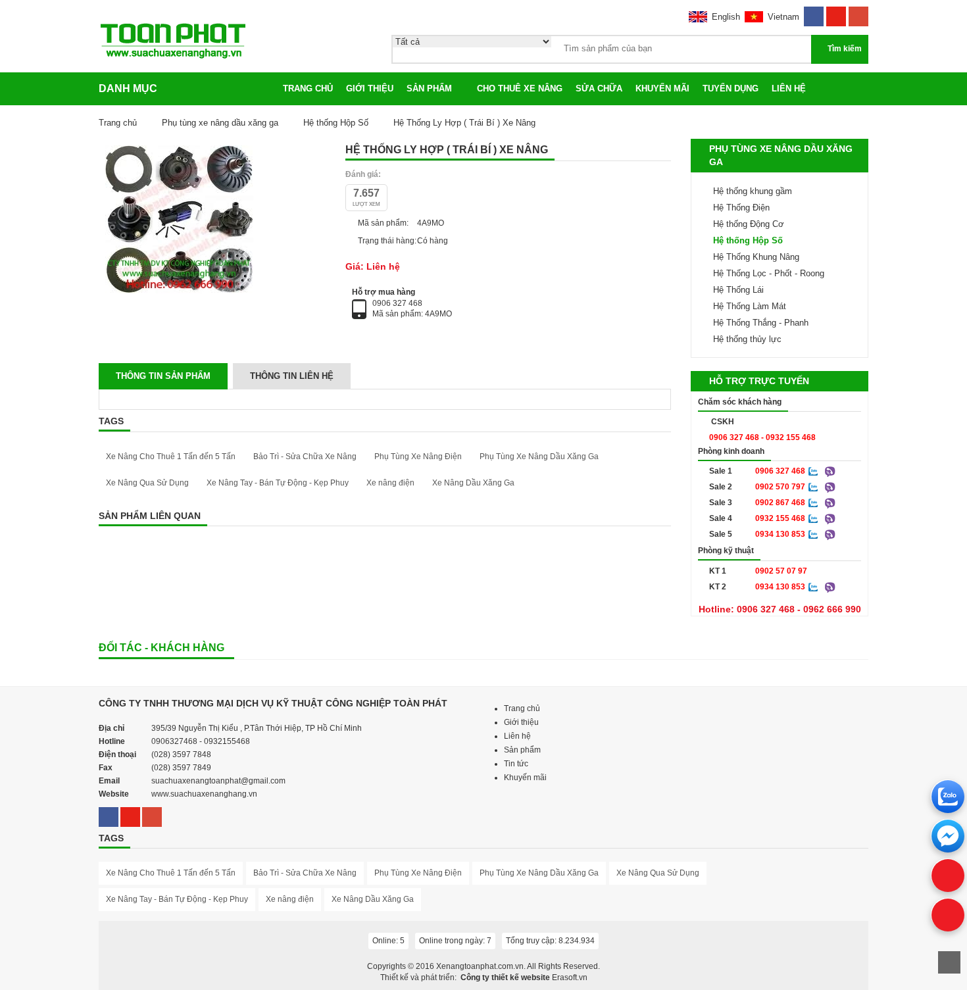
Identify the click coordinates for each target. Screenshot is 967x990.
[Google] (858, 12)
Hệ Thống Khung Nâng (756, 257)
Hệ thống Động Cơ (748, 224)
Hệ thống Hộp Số (337, 123)
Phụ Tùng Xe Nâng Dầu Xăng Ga (539, 456)
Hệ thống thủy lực (747, 339)
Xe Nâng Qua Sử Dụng (147, 482)
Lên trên (949, 962)
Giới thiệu (369, 88)
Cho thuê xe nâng (519, 88)
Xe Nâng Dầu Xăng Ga (473, 482)
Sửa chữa (599, 88)
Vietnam (783, 17)
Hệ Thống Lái (738, 290)
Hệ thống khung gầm (752, 191)
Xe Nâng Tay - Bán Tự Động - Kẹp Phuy (278, 482)
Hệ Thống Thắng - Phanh (760, 323)
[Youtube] (836, 12)
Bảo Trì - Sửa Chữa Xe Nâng (305, 456)
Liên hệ (789, 88)
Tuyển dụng (730, 88)
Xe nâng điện (390, 482)
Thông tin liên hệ (292, 376)
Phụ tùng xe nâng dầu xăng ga (220, 123)
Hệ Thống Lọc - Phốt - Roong (768, 273)
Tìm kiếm (845, 48)
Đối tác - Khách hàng (161, 647)
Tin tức (516, 763)
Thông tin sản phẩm (163, 376)
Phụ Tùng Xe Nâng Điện (418, 456)
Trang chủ (308, 88)
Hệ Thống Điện (741, 207)
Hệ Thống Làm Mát (749, 306)
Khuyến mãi (662, 88)
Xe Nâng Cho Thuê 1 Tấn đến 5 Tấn (171, 456)
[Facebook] (814, 12)
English (726, 17)
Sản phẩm (429, 88)
